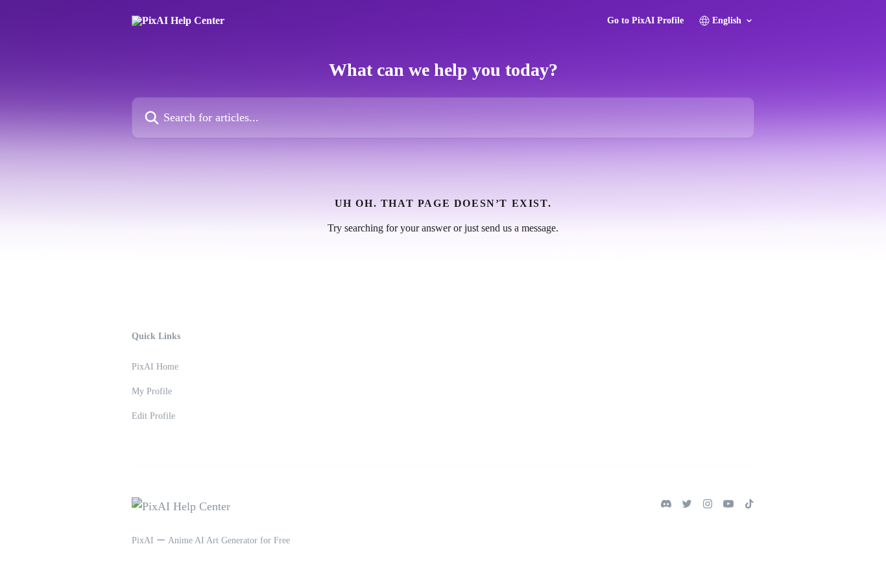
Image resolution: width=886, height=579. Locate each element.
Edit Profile (153, 416)
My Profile (152, 391)
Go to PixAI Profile (645, 20)
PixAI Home (155, 367)
